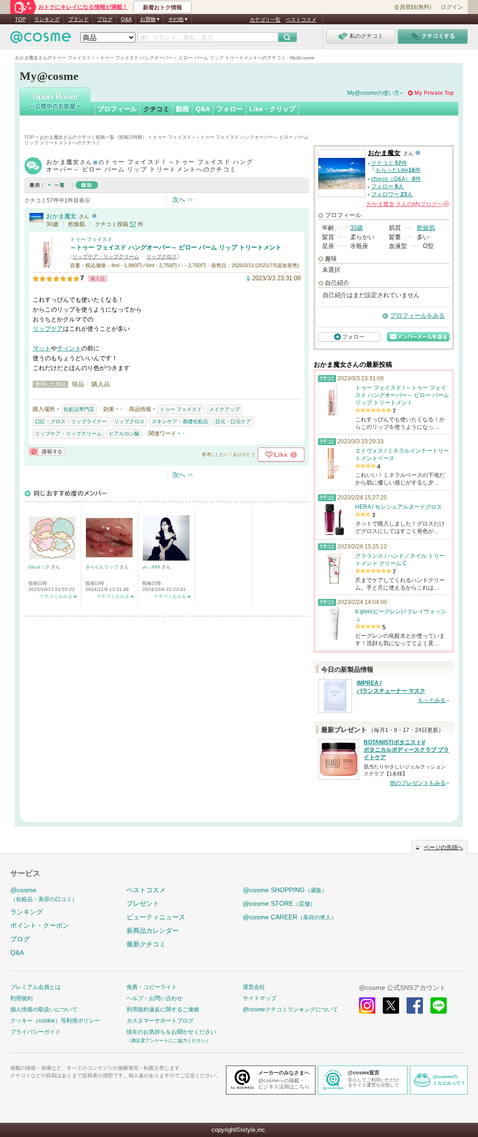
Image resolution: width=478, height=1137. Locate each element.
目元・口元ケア (233, 421)
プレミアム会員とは (35, 987)
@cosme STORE (279, 903)
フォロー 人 (387, 186)
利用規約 (21, 998)
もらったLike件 (398, 170)
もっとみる (432, 700)
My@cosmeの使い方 (373, 93)
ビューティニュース (156, 917)
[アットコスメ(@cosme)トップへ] (40, 39)
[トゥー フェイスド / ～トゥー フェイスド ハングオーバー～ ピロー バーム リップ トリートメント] (49, 264)
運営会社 (254, 987)
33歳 (356, 227)
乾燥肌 (426, 227)
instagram (367, 1005)
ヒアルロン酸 (124, 433)
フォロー (230, 109)
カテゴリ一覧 (265, 19)
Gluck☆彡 (39, 566)
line (438, 1005)
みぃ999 (152, 566)
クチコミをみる (56, 596)
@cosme (43, 894)
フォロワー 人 (392, 194)
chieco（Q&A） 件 (396, 179)
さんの (407, 204)
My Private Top (434, 93)
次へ (178, 199)
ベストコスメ (301, 19)
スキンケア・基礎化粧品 (180, 421)
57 (133, 224)
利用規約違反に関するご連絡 (163, 1009)
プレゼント (143, 903)
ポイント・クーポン (39, 925)
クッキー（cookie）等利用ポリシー (55, 1020)
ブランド (78, 19)
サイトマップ (259, 998)
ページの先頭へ (443, 847)
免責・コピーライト (152, 987)
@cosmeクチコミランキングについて (290, 1009)
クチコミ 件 (389, 163)
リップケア (48, 328)
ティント (69, 348)
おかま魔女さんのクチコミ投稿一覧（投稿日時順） (93, 137)
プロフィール (117, 109)
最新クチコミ (146, 944)
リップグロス (161, 256)
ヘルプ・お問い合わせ (155, 998)
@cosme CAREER (290, 917)
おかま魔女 (61, 216)
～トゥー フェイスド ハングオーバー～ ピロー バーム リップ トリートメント (175, 247)
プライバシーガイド (35, 1032)
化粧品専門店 (78, 409)
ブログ (104, 19)
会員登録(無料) (412, 7)
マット (42, 348)
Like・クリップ (272, 109)
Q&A (126, 19)
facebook (415, 1005)
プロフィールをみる (417, 315)
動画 (182, 109)
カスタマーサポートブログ (160, 1020)
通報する (47, 451)
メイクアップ (224, 409)
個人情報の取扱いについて (43, 1009)
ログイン (452, 7)
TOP (20, 19)
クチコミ (156, 109)
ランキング (47, 19)
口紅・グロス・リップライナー (71, 421)
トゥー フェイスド (91, 239)
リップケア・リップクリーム (105, 256)
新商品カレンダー (153, 930)
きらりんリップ (102, 566)
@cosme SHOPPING (285, 890)
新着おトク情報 (162, 7)
